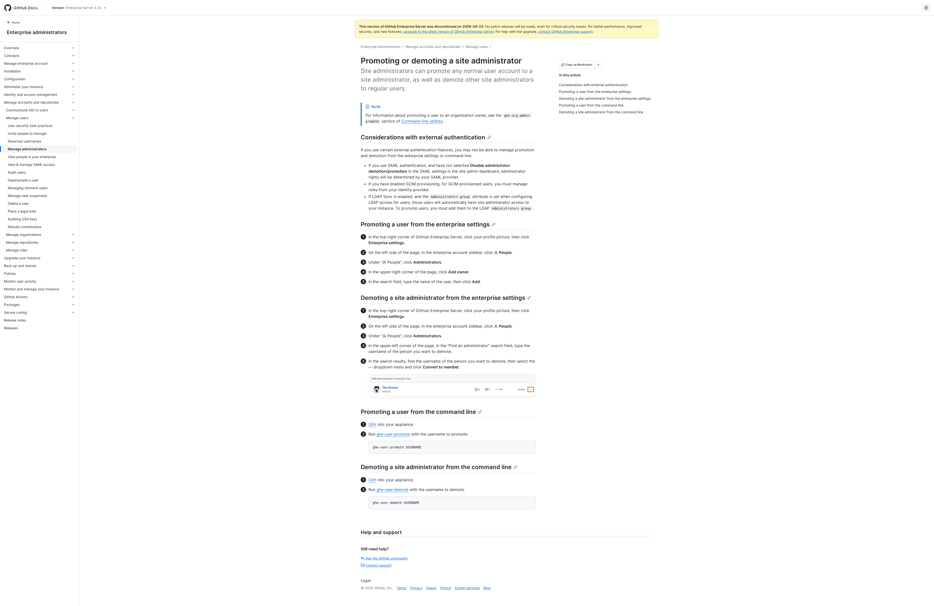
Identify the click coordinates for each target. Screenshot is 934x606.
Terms (401, 588)
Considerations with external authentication (423, 137)
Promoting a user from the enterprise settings (425, 224)
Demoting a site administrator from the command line (436, 467)
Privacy (416, 588)
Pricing (445, 588)
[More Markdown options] (598, 65)
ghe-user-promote (393, 434)
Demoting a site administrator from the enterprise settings (443, 297)
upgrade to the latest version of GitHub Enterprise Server (448, 31)
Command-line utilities (422, 121)
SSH (372, 424)
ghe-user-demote (392, 489)
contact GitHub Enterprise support (565, 31)
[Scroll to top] (923, 595)
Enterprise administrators (37, 32)
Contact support (379, 565)
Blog (487, 588)
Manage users (477, 47)
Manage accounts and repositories (432, 47)
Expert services (467, 588)
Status (431, 588)
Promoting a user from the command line (418, 411)
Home (16, 22)
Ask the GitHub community (387, 558)
